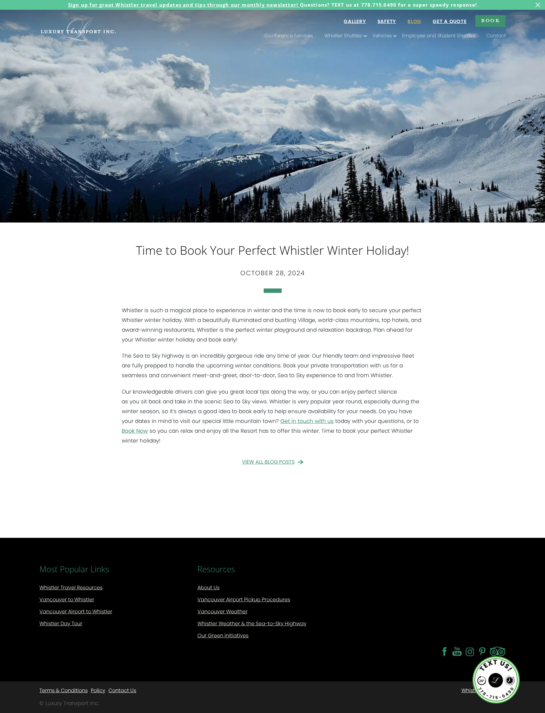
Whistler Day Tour (60, 623)
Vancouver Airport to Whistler (75, 611)
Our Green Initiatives (223, 635)
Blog (414, 21)
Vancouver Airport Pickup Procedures (243, 599)
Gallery (355, 21)
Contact (496, 35)
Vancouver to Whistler (66, 599)
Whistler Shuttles (343, 35)
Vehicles (382, 35)
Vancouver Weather (222, 611)
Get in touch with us (307, 421)
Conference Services (289, 35)
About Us (208, 587)
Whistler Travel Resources (71, 587)
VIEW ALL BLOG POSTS (268, 462)
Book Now (135, 431)
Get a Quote (449, 21)
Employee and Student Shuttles (438, 35)
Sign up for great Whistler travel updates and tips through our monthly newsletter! (184, 5)
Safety (387, 21)
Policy (98, 690)
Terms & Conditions (63, 690)
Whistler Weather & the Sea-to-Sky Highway (252, 623)
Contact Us (122, 690)
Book (490, 20)
